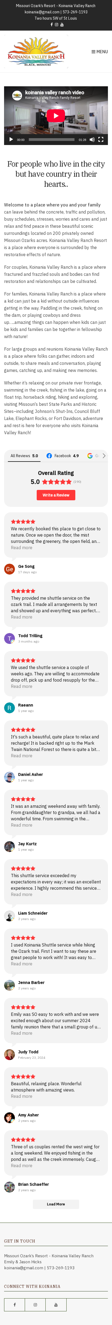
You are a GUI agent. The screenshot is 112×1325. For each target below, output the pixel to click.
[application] (56, 115)
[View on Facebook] (9, 1054)
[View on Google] (9, 569)
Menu (101, 51)
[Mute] (92, 139)
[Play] (11, 139)
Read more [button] (21, 547)
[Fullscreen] (101, 139)
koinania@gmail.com (42, 12)
